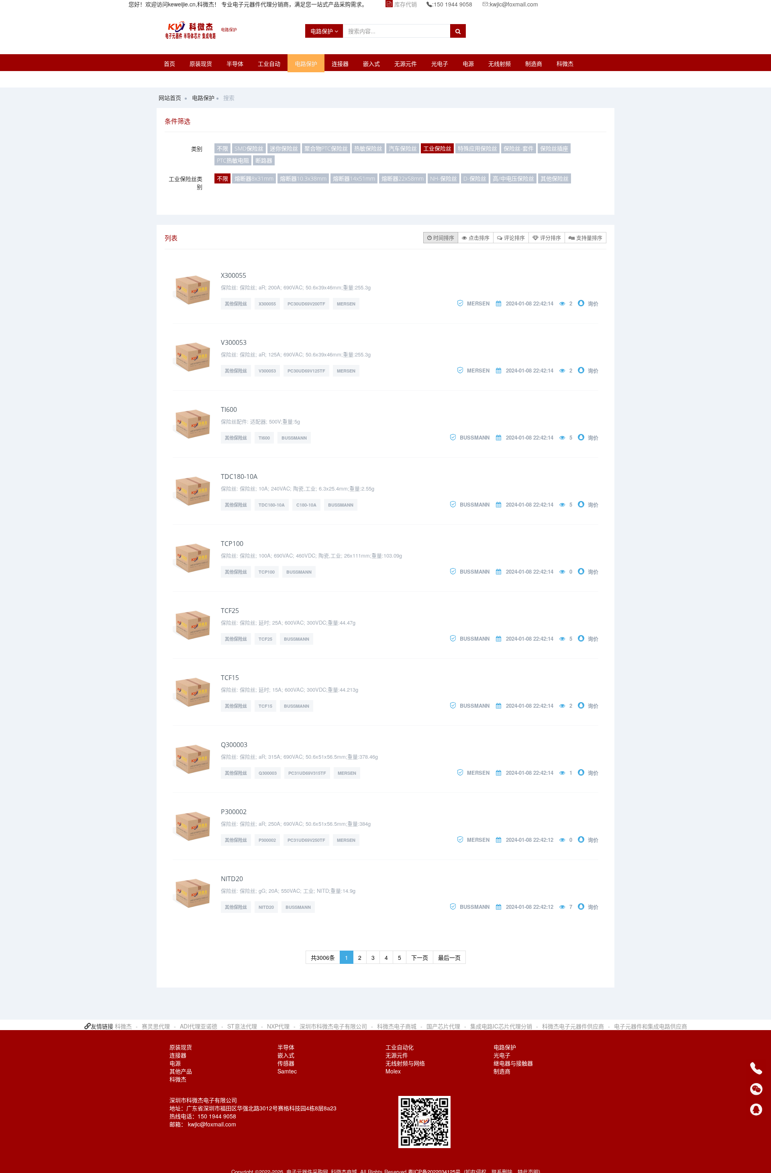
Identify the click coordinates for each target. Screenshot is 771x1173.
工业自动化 (400, 1047)
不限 (222, 148)
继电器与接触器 (513, 1063)
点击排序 (478, 237)
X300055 (233, 275)
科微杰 (565, 63)
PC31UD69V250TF (306, 840)
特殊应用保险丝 (477, 148)
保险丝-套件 (519, 148)
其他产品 (180, 1071)
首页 (169, 63)
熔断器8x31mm (254, 178)
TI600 (229, 409)
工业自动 (269, 63)
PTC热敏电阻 (233, 160)
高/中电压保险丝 (513, 178)
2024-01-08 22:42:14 (529, 303)
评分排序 (549, 237)
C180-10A (306, 505)
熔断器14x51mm (354, 178)
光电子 (439, 63)
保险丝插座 (554, 148)
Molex (393, 1071)
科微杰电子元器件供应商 (573, 1026)
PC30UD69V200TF (306, 304)
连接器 (340, 63)
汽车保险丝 (403, 148)
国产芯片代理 (443, 1026)
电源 (468, 63)
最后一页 (449, 957)
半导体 (234, 63)
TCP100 (232, 543)
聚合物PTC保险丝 (326, 148)
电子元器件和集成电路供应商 (650, 1026)
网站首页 (170, 98)
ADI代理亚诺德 (198, 1026)
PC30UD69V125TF (306, 371)
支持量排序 (588, 237)
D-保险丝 (474, 178)
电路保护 (322, 31)
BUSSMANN (294, 438)
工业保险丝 (437, 148)
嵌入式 (371, 63)
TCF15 (230, 677)
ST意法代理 (242, 1026)
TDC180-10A (239, 476)
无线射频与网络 (405, 1063)
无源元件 (405, 63)
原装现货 (201, 63)
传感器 (285, 1063)
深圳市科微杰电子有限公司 (333, 1026)
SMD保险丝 (249, 148)
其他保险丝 (555, 178)
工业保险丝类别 (185, 183)
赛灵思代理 (156, 1026)
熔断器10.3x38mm (303, 178)
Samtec (287, 1071)
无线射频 (499, 63)
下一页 (419, 957)
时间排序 (443, 237)
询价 (593, 303)
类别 (196, 149)
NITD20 (232, 878)
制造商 (533, 63)
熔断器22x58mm (402, 178)
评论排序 (513, 237)
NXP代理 (278, 1026)
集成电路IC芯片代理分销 (501, 1026)
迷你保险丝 (284, 148)
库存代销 (405, 4)
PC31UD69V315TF (307, 773)
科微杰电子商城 (396, 1026)
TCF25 (230, 610)
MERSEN (346, 304)
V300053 (234, 342)
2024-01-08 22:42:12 (529, 839)
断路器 (263, 160)
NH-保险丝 (443, 178)
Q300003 (234, 744)
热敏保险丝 (368, 148)
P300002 (234, 811)
